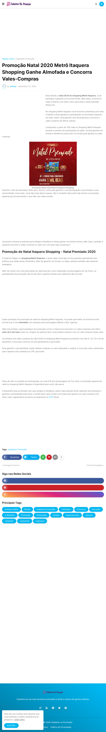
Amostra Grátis (11, 509)
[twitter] (59, 707)
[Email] (55, 457)
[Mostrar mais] (61, 457)
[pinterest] (53, 487)
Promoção (25, 515)
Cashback (66, 509)
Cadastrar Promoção (25, 59)
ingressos (40, 521)
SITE (51, 397)
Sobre (45, 727)
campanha (24, 521)
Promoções (42, 515)
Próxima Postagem (95, 465)
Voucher (89, 515)
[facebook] (53, 480)
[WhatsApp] (43, 457)
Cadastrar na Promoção (61, 722)
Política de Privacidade (61, 727)
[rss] (46, 707)
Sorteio (56, 515)
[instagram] (53, 494)
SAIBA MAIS (19, 719)
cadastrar (9, 521)
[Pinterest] (49, 457)
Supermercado (72, 515)
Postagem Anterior (11, 465)
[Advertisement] (53, 33)
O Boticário (10, 515)
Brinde (27, 509)
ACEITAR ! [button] (11, 725)
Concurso (81, 509)
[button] (3, 4)
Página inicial (8, 59)
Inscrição (96, 509)
